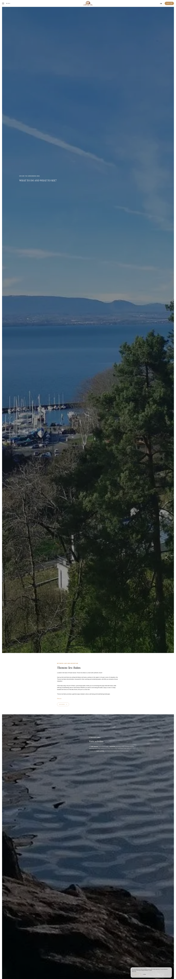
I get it (136, 974)
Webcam (59, 698)
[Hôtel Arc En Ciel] (88, 3)
